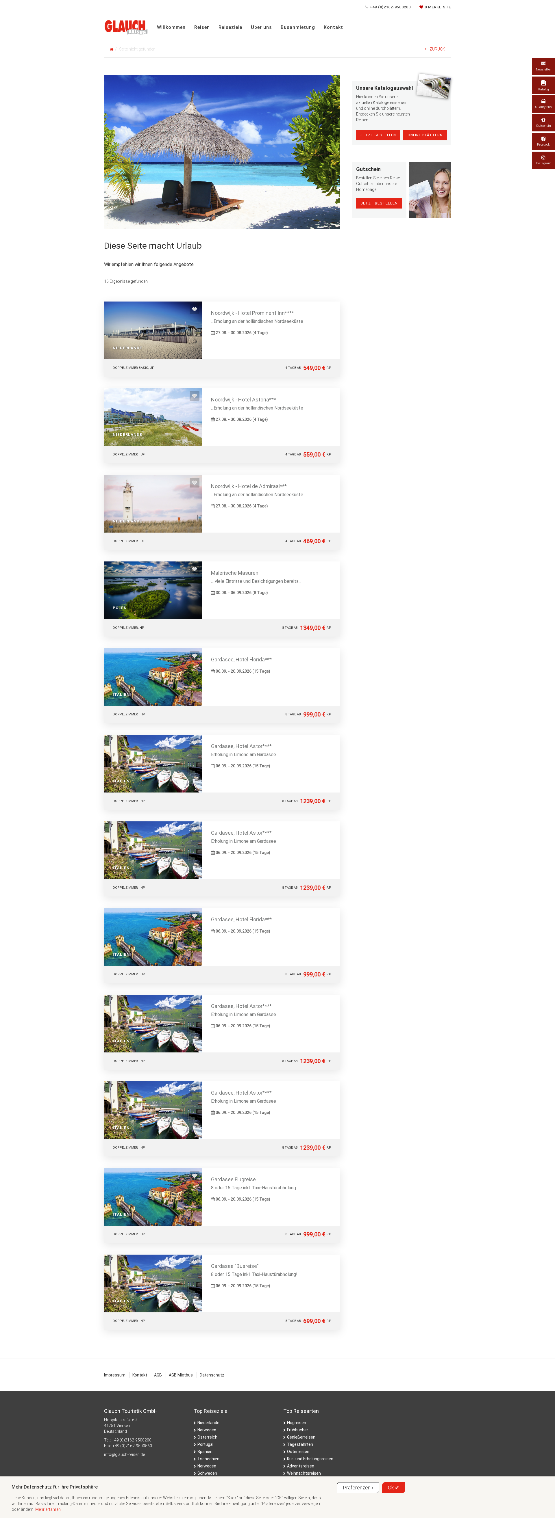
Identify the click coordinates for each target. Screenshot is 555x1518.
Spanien (204, 1451)
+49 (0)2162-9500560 (132, 1445)
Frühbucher (297, 1430)
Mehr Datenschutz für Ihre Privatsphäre (55, 1487)
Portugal (205, 1444)
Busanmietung (298, 27)
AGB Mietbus (181, 1375)
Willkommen (171, 27)
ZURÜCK (437, 49)
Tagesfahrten (300, 1444)
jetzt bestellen (379, 203)
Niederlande (208, 1422)
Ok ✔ (393, 1487)
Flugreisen (296, 1422)
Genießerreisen (301, 1437)
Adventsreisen (300, 1466)
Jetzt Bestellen (378, 135)
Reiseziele (230, 27)
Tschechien (208, 1458)
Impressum (114, 1375)
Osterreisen (298, 1451)
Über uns (261, 27)
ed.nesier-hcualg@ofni (124, 1454)
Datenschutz (212, 1375)
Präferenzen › (358, 1487)
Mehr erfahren (48, 1509)
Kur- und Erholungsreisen (310, 1458)
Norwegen (206, 1430)
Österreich (207, 1437)
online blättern (425, 135)
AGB (158, 1375)
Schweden (207, 1473)
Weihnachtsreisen (304, 1473)
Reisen (202, 27)
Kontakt (333, 27)
